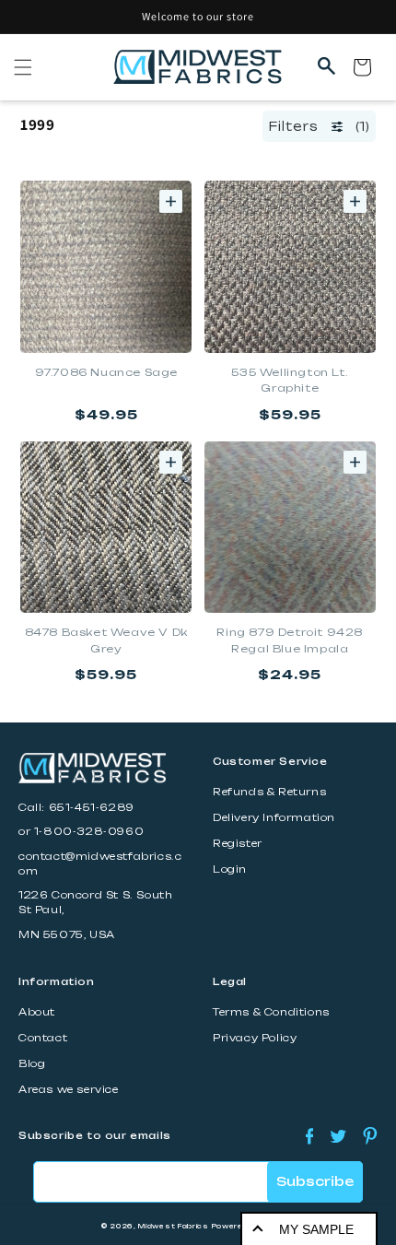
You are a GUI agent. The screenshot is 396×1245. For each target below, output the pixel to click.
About (36, 1012)
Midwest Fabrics (173, 1226)
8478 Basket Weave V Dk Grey (106, 640)
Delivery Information (274, 818)
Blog (31, 1064)
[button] (23, 67)
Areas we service (68, 1090)
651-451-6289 (91, 808)
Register (237, 844)
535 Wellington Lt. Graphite (289, 380)
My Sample (316, 1229)
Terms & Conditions (271, 1012)
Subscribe (315, 1181)
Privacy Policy (255, 1038)
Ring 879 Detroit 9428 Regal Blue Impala (289, 640)
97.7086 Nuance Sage (106, 372)
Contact (42, 1038)
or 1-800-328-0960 (81, 832)
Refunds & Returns (269, 792)
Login (230, 869)
